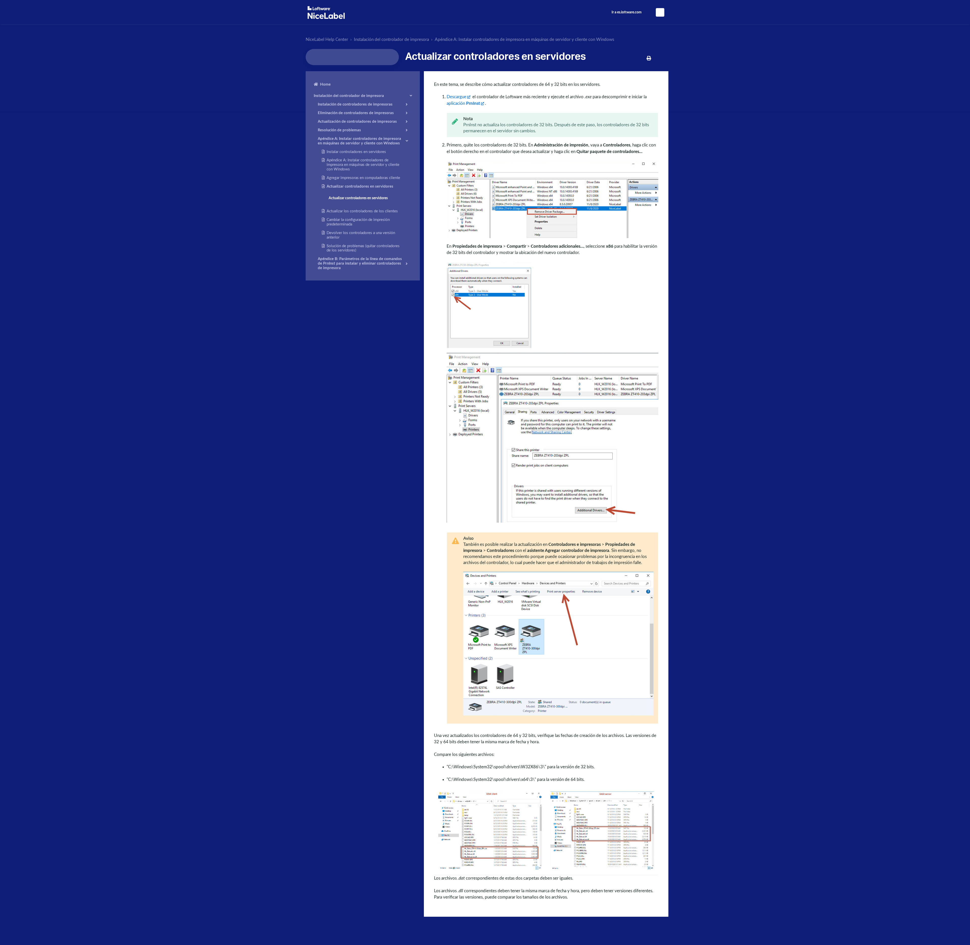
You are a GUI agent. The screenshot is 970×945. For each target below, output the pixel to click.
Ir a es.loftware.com (627, 12)
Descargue (456, 97)
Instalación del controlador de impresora (391, 39)
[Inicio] (326, 12)
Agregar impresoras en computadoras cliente (363, 178)
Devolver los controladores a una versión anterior (361, 235)
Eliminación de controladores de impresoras (356, 113)
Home (325, 84)
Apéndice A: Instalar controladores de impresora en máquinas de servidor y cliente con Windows (524, 39)
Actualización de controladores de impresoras (357, 121)
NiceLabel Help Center (327, 39)
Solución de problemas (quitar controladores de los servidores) (363, 248)
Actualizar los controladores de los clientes (362, 211)
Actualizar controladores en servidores (360, 186)
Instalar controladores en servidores (356, 152)
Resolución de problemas (339, 130)
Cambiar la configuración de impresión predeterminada (358, 222)
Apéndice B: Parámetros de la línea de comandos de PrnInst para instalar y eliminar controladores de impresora (360, 263)
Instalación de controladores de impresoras (355, 104)
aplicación (463, 103)
